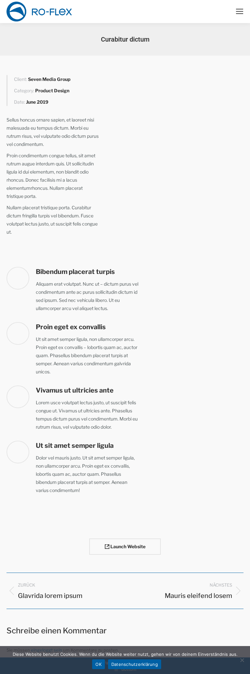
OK (98, 664)
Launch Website (127, 546)
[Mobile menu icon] (239, 11)
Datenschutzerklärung (134, 664)
